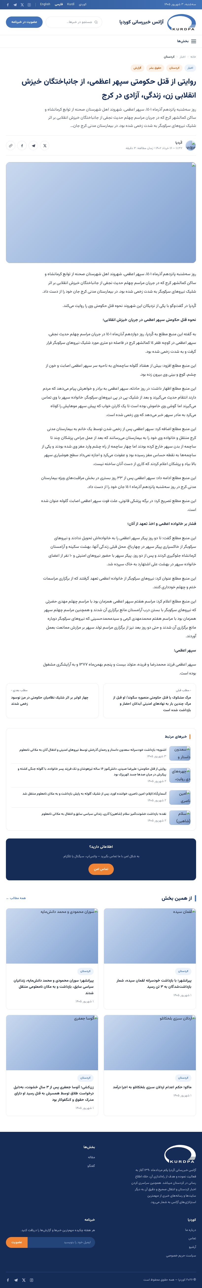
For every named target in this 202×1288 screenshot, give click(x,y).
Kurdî (70, 4)
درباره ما (190, 1230)
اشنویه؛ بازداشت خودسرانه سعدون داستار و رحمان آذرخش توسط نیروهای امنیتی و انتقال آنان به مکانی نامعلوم (92, 750)
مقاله (91, 1157)
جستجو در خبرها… (79, 22)
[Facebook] (8, 5)
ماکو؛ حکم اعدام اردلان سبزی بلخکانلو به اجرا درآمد (152, 1087)
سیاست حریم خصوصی (181, 1255)
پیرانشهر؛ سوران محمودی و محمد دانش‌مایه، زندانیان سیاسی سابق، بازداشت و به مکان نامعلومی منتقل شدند (54, 987)
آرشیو (192, 1247)
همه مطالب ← (16, 898)
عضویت (16, 1242)
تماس (192, 1238)
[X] (22, 5)
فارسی (59, 4)
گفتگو (91, 1166)
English (45, 4)
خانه (193, 56)
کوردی (82, 4)
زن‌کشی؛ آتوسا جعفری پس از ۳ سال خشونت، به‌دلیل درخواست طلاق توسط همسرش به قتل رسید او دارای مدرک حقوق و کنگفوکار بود (54, 1094)
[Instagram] (29, 5)
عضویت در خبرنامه (24, 22)
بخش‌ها (183, 41)
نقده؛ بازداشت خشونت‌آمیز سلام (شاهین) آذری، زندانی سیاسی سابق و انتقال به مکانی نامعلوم (104, 814)
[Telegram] (15, 5)
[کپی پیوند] (10, 145)
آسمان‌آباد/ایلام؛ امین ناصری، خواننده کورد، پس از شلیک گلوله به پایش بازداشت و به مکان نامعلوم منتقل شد (94, 793)
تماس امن (101, 869)
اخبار (182, 56)
